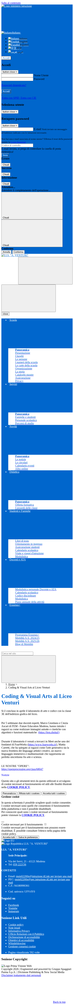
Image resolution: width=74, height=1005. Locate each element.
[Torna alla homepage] (37, 255)
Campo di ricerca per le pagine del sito (22, 650)
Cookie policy (16, 924)
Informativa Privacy (19, 930)
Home (11, 684)
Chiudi (6, 164)
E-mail (37, 129)
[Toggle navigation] (28, 298)
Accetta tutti (54, 793)
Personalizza (9, 793)
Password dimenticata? (13, 85)
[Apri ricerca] (45, 270)
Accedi (6, 58)
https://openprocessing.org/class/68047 (22, 769)
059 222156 (19, 864)
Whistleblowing (16, 943)
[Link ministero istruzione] (16, 6)
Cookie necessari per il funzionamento (22, 824)
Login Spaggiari (18, 142)
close (5, 314)
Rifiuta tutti (29, 793)
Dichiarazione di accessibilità (24, 937)
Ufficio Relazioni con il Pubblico (26, 934)
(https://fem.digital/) (48, 732)
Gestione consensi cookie (22, 946)
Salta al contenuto (11, 2)
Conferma (18, 252)
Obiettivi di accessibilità (21, 940)
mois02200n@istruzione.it (44, 876)
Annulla (6, 252)
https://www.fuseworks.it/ (42, 744)
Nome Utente (41, 75)
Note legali (14, 927)
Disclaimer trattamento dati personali (21, 975)
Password (39, 78)
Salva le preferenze (28, 837)
